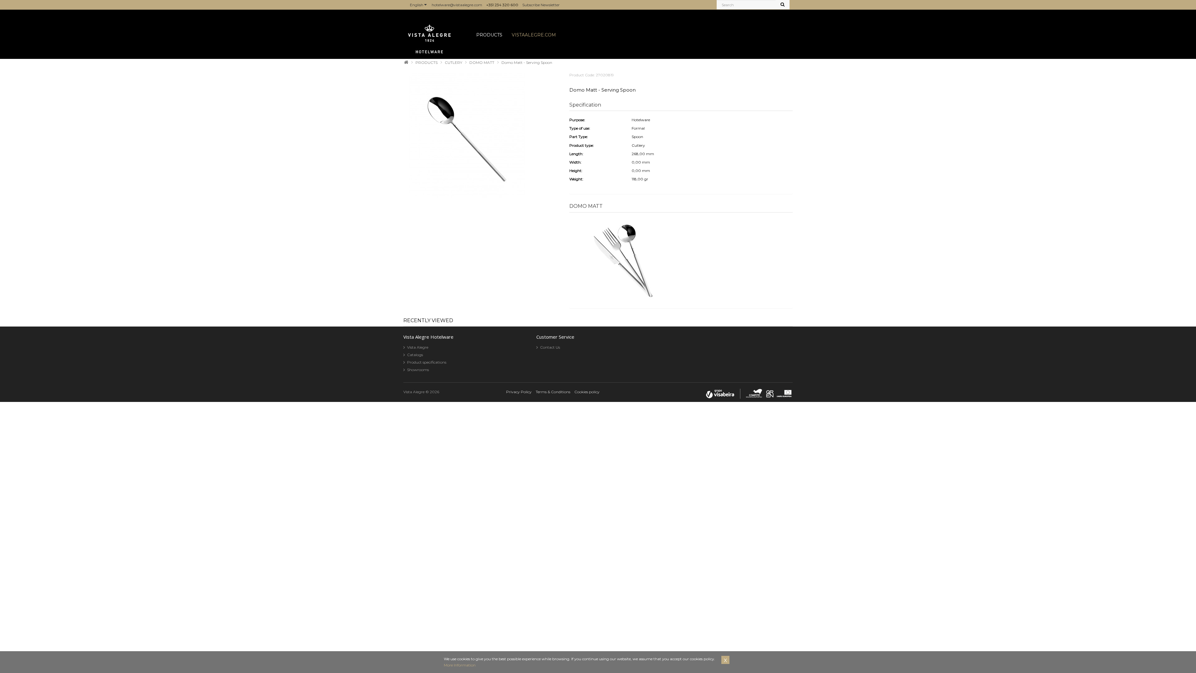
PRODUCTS (489, 35)
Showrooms (418, 369)
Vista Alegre (417, 347)
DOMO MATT (481, 62)
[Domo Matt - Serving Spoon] (466, 136)
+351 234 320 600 (502, 4)
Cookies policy (587, 391)
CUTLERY (453, 62)
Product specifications (426, 362)
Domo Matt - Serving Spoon (526, 62)
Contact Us (550, 347)
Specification (585, 105)
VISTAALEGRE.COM (534, 35)
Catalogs (415, 354)
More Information (460, 665)
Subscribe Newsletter (541, 4)
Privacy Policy (519, 391)
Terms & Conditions (553, 391)
